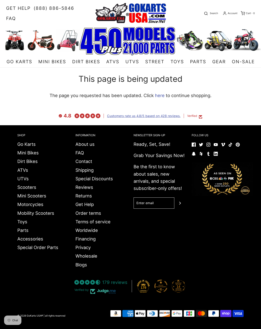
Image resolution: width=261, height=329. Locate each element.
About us (85, 144)
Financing (85, 238)
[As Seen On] (222, 179)
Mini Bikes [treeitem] (52, 61)
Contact (83, 161)
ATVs (22, 170)
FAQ (79, 152)
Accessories (30, 238)
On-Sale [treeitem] (243, 61)
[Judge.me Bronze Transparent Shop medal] (160, 286)
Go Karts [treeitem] (19, 61)
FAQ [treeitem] (11, 18)
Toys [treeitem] (177, 61)
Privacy (83, 247)
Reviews (84, 187)
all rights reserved (55, 315)
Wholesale (86, 256)
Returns (83, 195)
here (160, 95)
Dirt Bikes (27, 161)
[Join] (180, 203)
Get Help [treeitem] (18, 8)
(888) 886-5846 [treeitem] (54, 8)
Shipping (84, 170)
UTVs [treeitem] (132, 61)
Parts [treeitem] (198, 61)
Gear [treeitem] (219, 61)
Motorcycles (30, 204)
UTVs (23, 178)
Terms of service (93, 221)
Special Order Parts (37, 247)
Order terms (88, 213)
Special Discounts (94, 178)
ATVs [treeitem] (112, 61)
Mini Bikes (28, 152)
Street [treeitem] (154, 61)
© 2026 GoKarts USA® (30, 315)
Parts (23, 230)
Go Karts (26, 144)
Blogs (81, 264)
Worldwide (86, 230)
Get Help (84, 204)
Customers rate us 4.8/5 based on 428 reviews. (143, 116)
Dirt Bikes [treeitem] (86, 61)
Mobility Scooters (35, 213)
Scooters (26, 187)
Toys (22, 221)
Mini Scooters (31, 195)
